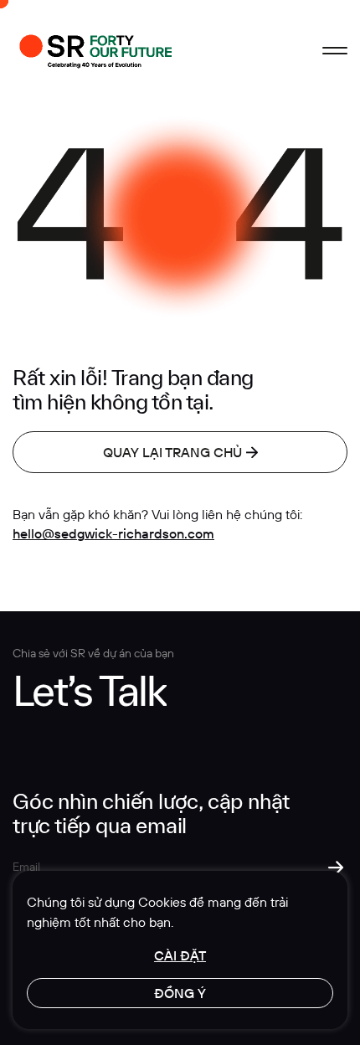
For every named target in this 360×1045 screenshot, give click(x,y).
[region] (180, 950)
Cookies (162, 901)
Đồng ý (180, 993)
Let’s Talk (90, 690)
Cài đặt (180, 955)
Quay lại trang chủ (172, 452)
